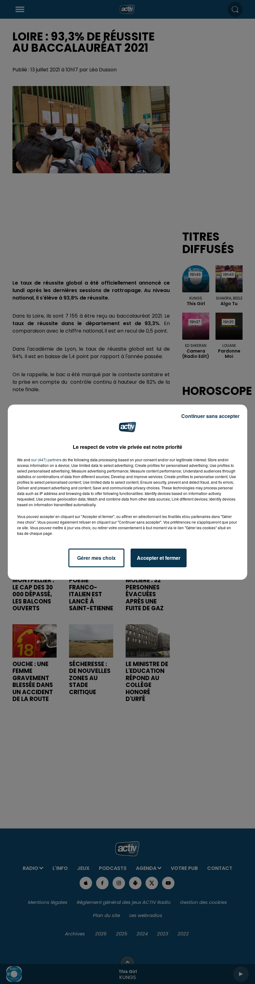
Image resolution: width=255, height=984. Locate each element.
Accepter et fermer (158, 557)
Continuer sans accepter (210, 416)
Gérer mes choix (96, 557)
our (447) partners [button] (46, 459)
